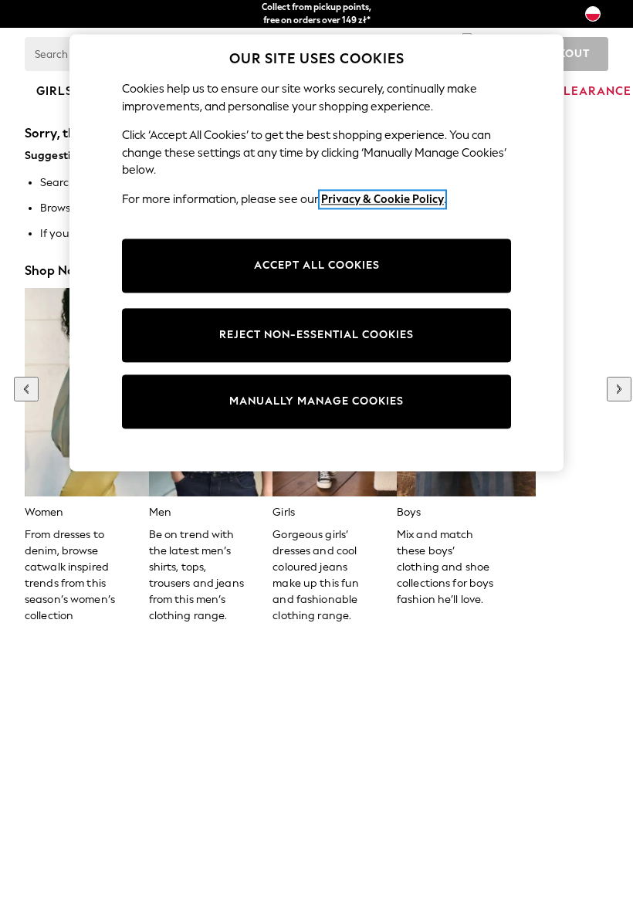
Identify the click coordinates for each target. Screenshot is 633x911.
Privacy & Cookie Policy (382, 199)
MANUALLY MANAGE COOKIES (316, 401)
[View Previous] (26, 389)
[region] (316, 252)
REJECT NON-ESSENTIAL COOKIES (316, 335)
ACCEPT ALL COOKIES (317, 266)
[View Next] (619, 389)
